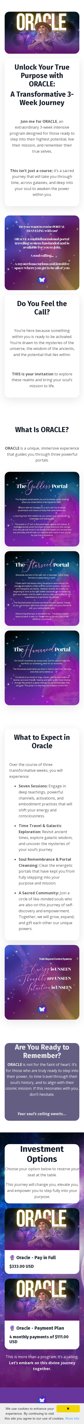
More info (72, 1418)
